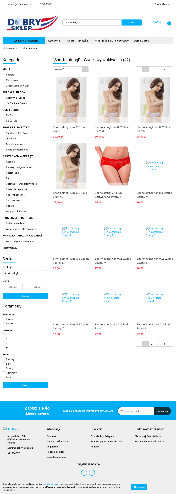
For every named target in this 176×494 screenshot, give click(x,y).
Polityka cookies (55, 451)
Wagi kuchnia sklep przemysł (21, 229)
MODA (7, 69)
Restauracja (12, 172)
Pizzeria (10, 205)
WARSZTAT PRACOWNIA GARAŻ (23, 235)
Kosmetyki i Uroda (15, 97)
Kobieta (10, 74)
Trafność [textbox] (59, 69)
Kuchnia (10, 161)
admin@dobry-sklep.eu (20, 447)
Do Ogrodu (12, 120)
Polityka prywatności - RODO (106, 441)
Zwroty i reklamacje (57, 441)
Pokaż (25, 385)
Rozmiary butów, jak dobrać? (150, 441)
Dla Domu (11, 115)
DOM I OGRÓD (11, 110)
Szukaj (25, 296)
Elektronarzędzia (15, 223)
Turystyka (11, 138)
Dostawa (51, 436)
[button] (54, 429)
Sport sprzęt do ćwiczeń (19, 133)
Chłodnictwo (13, 200)
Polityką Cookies (50, 484)
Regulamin (52, 446)
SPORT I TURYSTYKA (16, 127)
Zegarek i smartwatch (17, 85)
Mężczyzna (12, 80)
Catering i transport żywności (22, 183)
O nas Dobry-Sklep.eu (102, 436)
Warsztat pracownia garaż (20, 241)
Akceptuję (139, 487)
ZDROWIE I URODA (14, 92)
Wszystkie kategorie (25, 40)
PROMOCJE (10, 247)
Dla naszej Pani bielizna (148, 436)
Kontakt (95, 446)
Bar (8, 178)
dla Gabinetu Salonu (17, 103)
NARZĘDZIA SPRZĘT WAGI (19, 218)
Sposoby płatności (57, 457)
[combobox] (71, 69)
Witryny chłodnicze (16, 211)
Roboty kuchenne (15, 194)
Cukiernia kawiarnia (17, 189)
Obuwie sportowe (15, 144)
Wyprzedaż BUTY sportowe (112, 40)
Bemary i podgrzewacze (19, 167)
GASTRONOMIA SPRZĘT (18, 156)
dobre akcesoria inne (17, 149)
